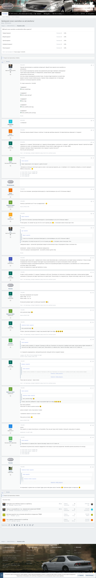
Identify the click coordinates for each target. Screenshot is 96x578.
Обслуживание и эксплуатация (21, 510)
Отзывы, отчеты (30, 560)
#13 (93, 310)
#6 (93, 189)
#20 (93, 467)
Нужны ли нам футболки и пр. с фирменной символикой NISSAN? (23, 509)
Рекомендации (10, 185)
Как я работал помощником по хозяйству (17, 519)
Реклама (10, 288)
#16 (93, 361)
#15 (93, 339)
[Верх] (91, 572)
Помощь (84, 572)
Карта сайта (29, 563)
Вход (75, 550)
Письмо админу (77, 552)
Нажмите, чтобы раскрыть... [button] (57, 377)
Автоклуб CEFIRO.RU (9, 547)
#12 (93, 292)
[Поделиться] (91, 65)
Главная (88, 572)
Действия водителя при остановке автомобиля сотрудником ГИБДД (24, 514)
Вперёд (7, 61)
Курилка (17, 515)
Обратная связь (52, 572)
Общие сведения (30, 550)
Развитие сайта (17, 505)
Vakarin (8, 515)
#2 (93, 120)
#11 (93, 272)
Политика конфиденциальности (73, 572)
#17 (93, 388)
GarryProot (67, 555)
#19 (93, 437)
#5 (93, 158)
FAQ (27, 552)
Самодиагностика (30, 555)
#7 (93, 201)
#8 (93, 213)
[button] (18, 13)
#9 (93, 228)
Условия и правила (61, 572)
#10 (93, 258)
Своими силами (30, 558)
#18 (93, 425)
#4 (93, 142)
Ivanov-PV (8, 521)
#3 (93, 130)
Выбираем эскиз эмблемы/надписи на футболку (19, 504)
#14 (93, 322)
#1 (93, 65)
